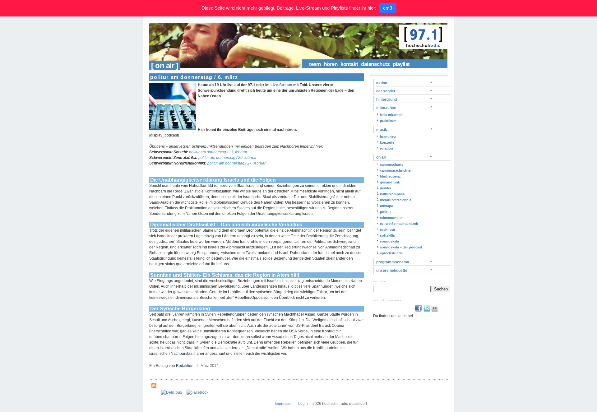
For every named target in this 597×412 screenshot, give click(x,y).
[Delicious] (171, 392)
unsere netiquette (391, 270)
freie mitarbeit (391, 115)
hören (330, 64)
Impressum (284, 403)
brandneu (388, 136)
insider (385, 188)
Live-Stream (281, 85)
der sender (386, 91)
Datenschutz (375, 64)
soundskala (389, 241)
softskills (387, 235)
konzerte (387, 142)
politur (385, 212)
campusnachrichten (396, 170)
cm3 (387, 8)
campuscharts (391, 164)
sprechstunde (391, 253)
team (315, 64)
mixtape (386, 206)
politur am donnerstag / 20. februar (227, 157)
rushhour (387, 229)
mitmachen (386, 107)
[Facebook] (197, 392)
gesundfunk (390, 182)
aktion (381, 83)
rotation (386, 148)
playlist (401, 64)
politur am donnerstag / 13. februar (218, 152)
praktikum (388, 121)
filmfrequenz (390, 176)
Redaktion (184, 365)
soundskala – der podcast (401, 247)
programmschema (392, 262)
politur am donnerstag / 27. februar (236, 163)
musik (381, 129)
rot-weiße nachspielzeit (399, 223)
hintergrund (386, 99)
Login (303, 403)
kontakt (349, 64)
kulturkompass (392, 194)
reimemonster (391, 218)
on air (381, 157)
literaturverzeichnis (395, 200)
